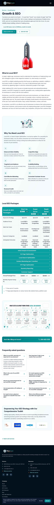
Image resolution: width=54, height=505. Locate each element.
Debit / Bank (24, 281)
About (3, 483)
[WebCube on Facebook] (3, 474)
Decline (41, 500)
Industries (4, 485)
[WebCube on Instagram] (7, 474)
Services (4, 10)
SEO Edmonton (5, 490)
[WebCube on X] (10, 474)
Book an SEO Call (9, 31)
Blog (3, 492)
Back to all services (8, 438)
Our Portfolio (5, 496)
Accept (47, 500)
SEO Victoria (5, 488)
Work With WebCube (6, 494)
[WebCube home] (8, 3)
